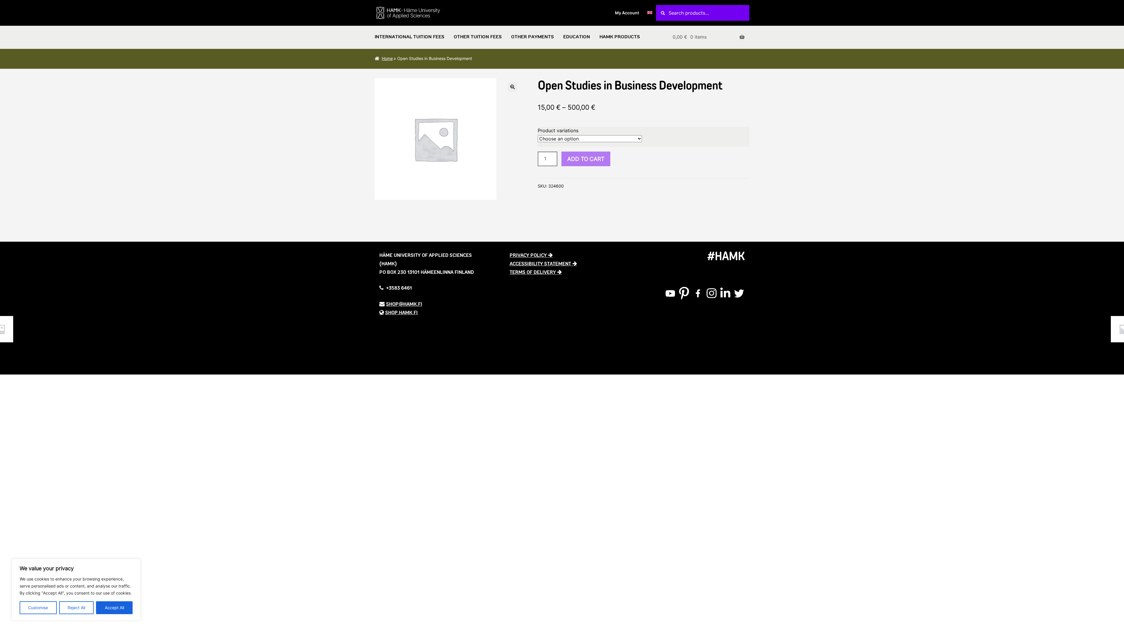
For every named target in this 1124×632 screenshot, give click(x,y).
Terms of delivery (533, 272)
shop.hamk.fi (401, 312)
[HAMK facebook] (698, 293)
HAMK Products (619, 37)
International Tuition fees (409, 37)
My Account (627, 12)
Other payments (532, 37)
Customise (38, 607)
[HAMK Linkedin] (725, 293)
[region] (76, 589)
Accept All (114, 607)
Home (387, 58)
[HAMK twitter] (739, 293)
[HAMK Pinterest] (684, 293)
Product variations (558, 130)
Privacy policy (528, 255)
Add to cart (585, 158)
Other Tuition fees (478, 37)
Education (576, 37)
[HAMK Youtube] (670, 293)
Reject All (76, 607)
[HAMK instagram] (711, 293)
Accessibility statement (540, 263)
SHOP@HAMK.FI (404, 304)
